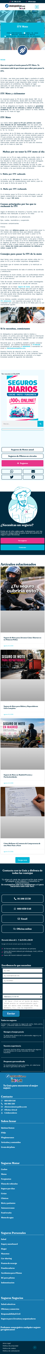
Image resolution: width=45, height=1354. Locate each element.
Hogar (4, 1249)
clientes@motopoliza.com (16, 348)
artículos (11, 36)
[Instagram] (34, 1347)
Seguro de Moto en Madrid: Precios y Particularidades (18, 776)
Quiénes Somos (7, 1128)
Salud (3, 1239)
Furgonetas (6, 1179)
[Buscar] (40, 424)
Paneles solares (8, 1268)
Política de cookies (9, 1348)
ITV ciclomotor (6, 301)
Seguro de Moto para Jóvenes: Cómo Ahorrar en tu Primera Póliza (22, 639)
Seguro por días (8, 1188)
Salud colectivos (8, 1304)
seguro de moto (24, 287)
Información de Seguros (28, 36)
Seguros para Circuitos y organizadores (18, 1318)
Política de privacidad (10, 1346)
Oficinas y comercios (10, 1309)
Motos (14, 24)
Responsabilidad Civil (10, 1314)
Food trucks (6, 1212)
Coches (4, 1169)
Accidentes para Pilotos (11, 1273)
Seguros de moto (26, 24)
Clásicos (4, 1198)
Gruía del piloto (8, 1147)
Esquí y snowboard (9, 1244)
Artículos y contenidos (11, 1142)
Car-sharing (6, 1258)
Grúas (3, 1193)
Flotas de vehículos (9, 1184)
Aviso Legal (7, 1343)
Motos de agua (7, 1217)
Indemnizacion (7, 1282)
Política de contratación (11, 1351)
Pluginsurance (7, 1137)
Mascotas (5, 1253)
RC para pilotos (8, 1278)
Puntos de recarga (9, 1263)
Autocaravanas (7, 1208)
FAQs (3, 1132)
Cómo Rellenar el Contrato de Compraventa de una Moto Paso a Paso (22, 844)
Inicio (3, 59)
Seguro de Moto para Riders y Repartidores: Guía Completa (21, 707)
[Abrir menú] (37, 7)
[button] (12, 471)
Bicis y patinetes (8, 1203)
